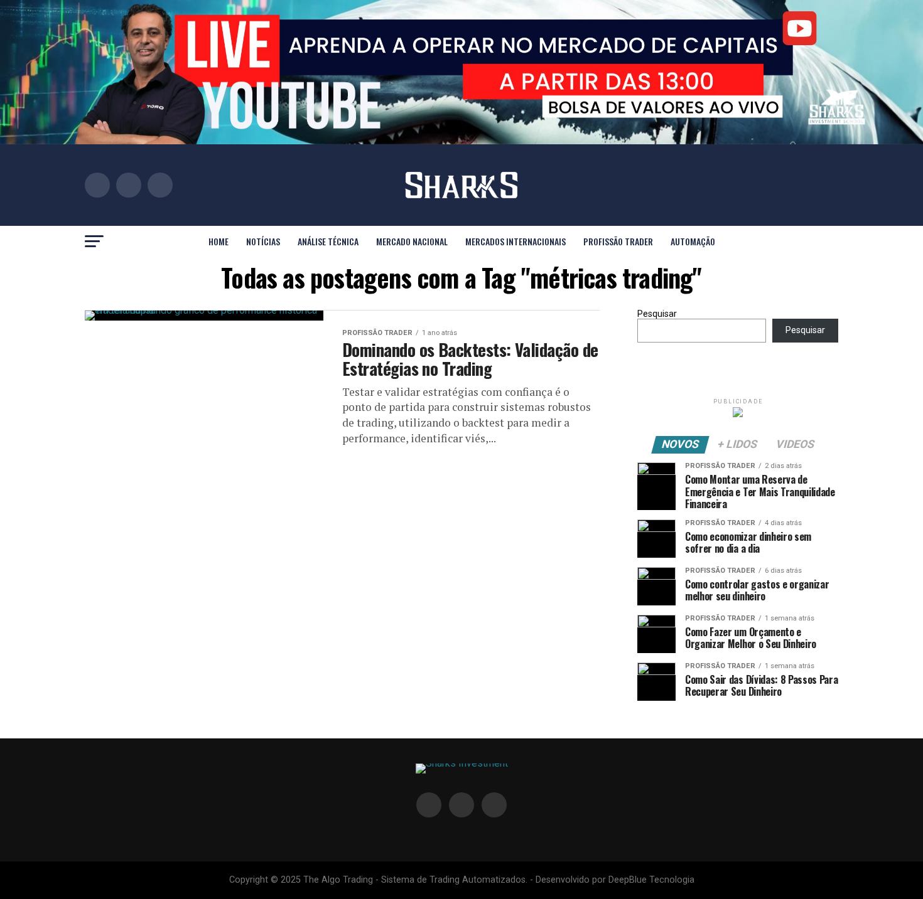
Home (218, 241)
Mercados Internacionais (515, 241)
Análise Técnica (328, 241)
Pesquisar (657, 314)
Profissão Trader (618, 241)
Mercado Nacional (412, 241)
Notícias (263, 241)
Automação (693, 241)
